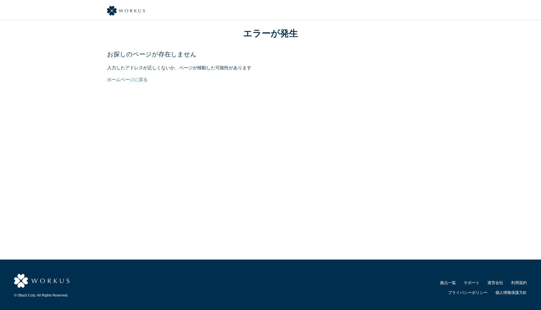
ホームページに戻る (127, 79)
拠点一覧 (448, 282)
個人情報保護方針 (511, 292)
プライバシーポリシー (467, 292)
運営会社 (495, 282)
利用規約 (519, 282)
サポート (472, 282)
